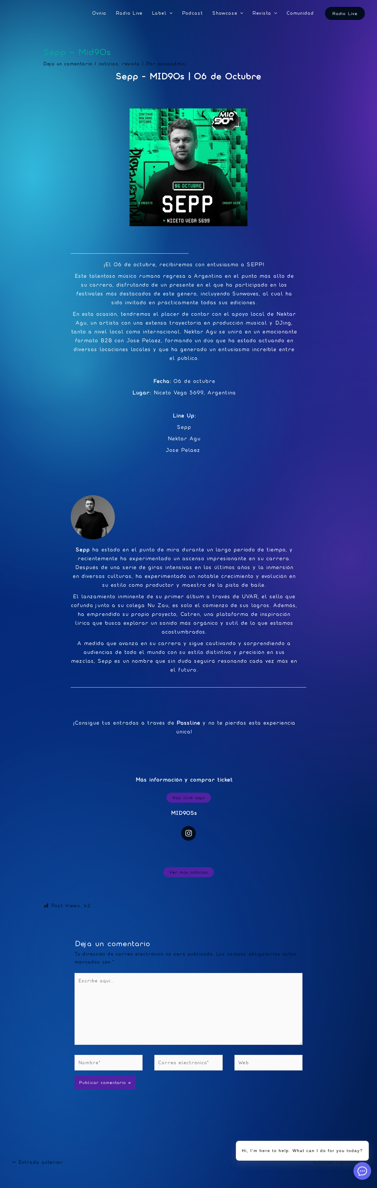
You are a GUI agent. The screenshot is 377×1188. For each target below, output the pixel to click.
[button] (170, 13)
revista (131, 64)
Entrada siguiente (339, 1162)
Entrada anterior (37, 1162)
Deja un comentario (67, 64)
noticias (108, 64)
